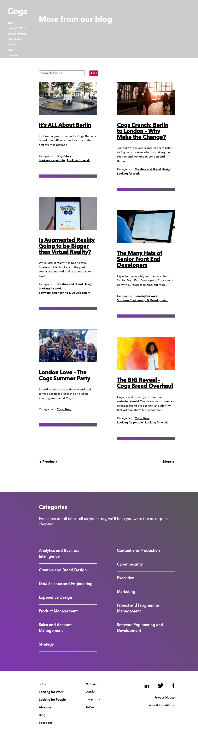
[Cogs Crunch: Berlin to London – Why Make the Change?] (146, 98)
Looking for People (18, 34)
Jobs (10, 23)
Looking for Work (17, 28)
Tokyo (90, 707)
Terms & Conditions (161, 705)
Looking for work (78, 160)
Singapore (93, 699)
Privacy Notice (164, 697)
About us (12, 45)
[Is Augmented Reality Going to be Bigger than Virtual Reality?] (68, 213)
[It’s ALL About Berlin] (68, 98)
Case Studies (15, 39)
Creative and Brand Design (75, 284)
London (91, 691)
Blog (10, 50)
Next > (169, 462)
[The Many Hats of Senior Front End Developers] (146, 226)
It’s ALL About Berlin (65, 125)
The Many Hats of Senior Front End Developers (139, 259)
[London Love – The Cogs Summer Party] (68, 345)
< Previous (48, 462)
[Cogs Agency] (17, 15)
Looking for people (52, 160)
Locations (13, 55)
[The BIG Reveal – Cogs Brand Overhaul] (146, 353)
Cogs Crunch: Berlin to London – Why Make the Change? (142, 131)
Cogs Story (64, 156)
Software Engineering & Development (64, 293)
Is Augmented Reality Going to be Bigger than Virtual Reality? (67, 246)
